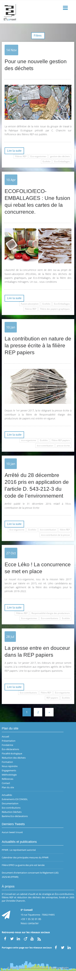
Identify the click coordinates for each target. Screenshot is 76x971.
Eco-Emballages (62, 303)
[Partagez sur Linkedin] (69, 947)
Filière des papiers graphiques (55, 308)
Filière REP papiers (61, 440)
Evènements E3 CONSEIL (15, 799)
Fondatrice (7, 745)
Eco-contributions (49, 618)
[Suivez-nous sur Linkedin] (18, 938)
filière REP (65, 529)
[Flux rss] (39, 938)
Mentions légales (60, 967)
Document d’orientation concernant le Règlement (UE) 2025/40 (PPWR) (30, 874)
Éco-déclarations (10, 749)
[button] (66, 8)
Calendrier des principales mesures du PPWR (25, 857)
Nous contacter (30, 923)
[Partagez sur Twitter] (62, 947)
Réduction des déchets (14, 757)
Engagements (9, 770)
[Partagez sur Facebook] (55, 947)
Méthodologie (9, 774)
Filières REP (21, 156)
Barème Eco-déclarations (15, 816)
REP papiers (52, 697)
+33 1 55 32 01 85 (31, 919)
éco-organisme (28, 440)
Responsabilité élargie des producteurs (50, 613)
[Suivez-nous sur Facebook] (5, 938)
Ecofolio (46, 161)
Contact (6, 783)
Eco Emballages (62, 161)
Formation (7, 762)
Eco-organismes (38, 156)
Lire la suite (14, 150)
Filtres (38, 35)
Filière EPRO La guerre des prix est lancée (23, 865)
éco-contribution (45, 445)
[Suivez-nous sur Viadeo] (25, 938)
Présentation (8, 740)
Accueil (5, 736)
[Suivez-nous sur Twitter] (11, 938)
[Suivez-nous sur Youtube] (32, 938)
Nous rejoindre (9, 766)
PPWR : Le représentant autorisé (19, 849)
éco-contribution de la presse (55, 534)
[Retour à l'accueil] (38, 11)
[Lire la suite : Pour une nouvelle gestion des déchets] (38, 102)
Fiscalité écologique (12, 753)
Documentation (10, 803)
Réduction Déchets (12, 811)
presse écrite (63, 445)
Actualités (7, 795)
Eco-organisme (17, 529)
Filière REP (46, 692)
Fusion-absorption (30, 303)
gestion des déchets (60, 156)
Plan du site (8, 787)
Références (7, 778)
